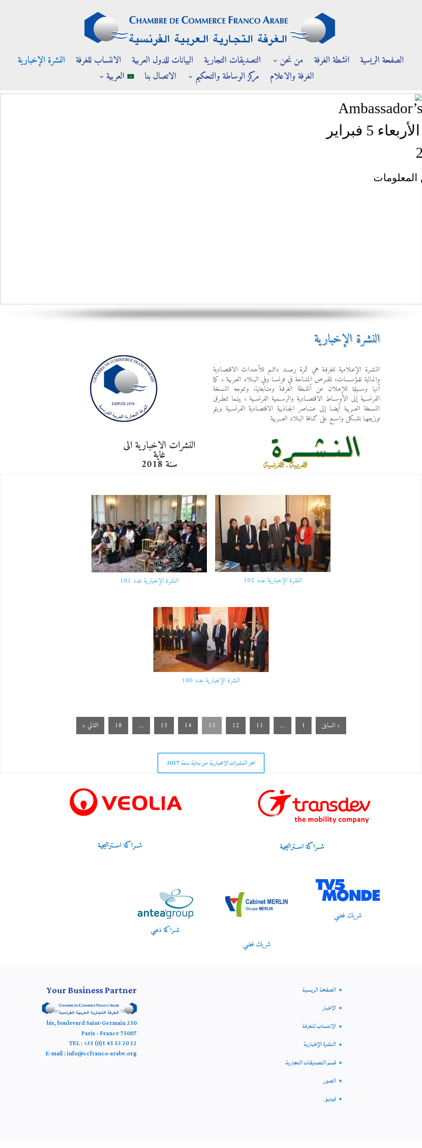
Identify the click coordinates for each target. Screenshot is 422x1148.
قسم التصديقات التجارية (310, 1063)
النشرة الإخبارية (41, 63)
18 (118, 725)
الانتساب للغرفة (98, 63)
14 (188, 725)
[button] (8, 198)
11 (259, 725)
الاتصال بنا (160, 79)
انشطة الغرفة (331, 63)
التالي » (90, 725)
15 (164, 725)
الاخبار (329, 1008)
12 (235, 725)
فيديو (330, 1099)
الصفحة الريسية (382, 63)
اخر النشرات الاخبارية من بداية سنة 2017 (211, 763)
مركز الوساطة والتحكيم (227, 79)
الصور (329, 1081)
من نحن (291, 63)
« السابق (331, 725)
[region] (211, 208)
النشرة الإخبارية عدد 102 (273, 580)
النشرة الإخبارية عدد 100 (211, 680)
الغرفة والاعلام (292, 79)
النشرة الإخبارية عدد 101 (149, 581)
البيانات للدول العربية (162, 63)
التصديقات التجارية (232, 63)
